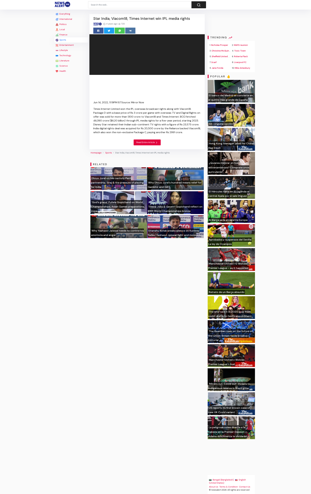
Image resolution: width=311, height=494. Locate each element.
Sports (62, 39)
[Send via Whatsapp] (120, 31)
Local (62, 29)
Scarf (214, 62)
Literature (64, 60)
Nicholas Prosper (219, 45)
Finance (63, 34)
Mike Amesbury (242, 68)
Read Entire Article (145, 142)
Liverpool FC (240, 62)
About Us (213, 486)
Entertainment (66, 45)
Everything (64, 14)
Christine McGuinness (223, 50)
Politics (63, 24)
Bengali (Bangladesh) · (223, 479)
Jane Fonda (217, 68)
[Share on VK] (130, 31)
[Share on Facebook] (98, 31)
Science (63, 65)
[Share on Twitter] (109, 31)
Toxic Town (240, 50)
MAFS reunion (241, 45)
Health (62, 71)
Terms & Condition (228, 486)
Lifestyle (63, 50)
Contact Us (244, 486)
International (65, 19)
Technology (65, 55)
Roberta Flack (241, 56)
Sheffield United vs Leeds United (228, 56)
